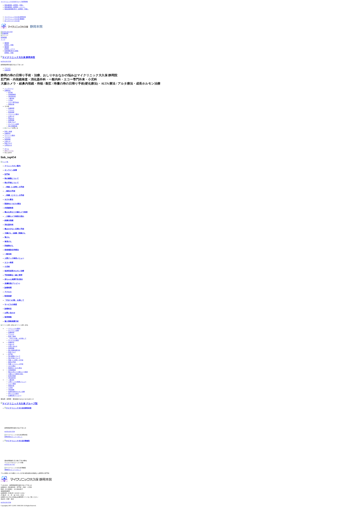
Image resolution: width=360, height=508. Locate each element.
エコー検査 (8, 262)
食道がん (8, 241)
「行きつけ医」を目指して (17, 338)
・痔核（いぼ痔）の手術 (14, 187)
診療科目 (7, 90)
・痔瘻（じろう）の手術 (14, 195)
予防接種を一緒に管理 (13, 275)
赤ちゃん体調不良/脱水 (13, 279)
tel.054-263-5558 (6, 61)
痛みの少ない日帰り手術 (14, 229)
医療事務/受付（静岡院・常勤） (16, 9)
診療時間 (7, 70)
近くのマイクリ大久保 (12, 21)
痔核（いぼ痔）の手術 (15, 360)
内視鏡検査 (12, 94)
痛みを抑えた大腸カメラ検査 (16, 212)
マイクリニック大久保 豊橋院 (14, 19)
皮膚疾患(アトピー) (12, 283)
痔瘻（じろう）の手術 (15, 364)
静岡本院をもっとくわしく (13, 437)
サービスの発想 (10, 304)
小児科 (10, 100)
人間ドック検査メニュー (14, 258)
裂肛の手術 (12, 362)
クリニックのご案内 (12, 166)
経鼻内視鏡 (8, 220)
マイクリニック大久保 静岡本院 (15, 17)
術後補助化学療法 (11, 250)
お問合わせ (8, 145)
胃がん (7, 237)
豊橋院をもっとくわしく (12, 470)
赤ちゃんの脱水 (13, 393)
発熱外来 (11, 104)
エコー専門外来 (13, 102)
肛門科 (10, 92)
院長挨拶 (11, 112)
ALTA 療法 (8, 199)
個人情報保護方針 (11, 321)
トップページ (9, 88)
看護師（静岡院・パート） (15, 7)
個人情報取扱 (12, 126)
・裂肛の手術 (9, 191)
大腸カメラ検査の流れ (15, 374)
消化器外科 (12, 96)
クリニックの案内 (14, 328)
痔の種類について (11, 178)
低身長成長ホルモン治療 (14, 271)
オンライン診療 (13, 124)
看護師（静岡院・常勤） (14, 5)
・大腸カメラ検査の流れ (14, 216)
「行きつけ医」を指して (14, 300)
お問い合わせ (9, 313)
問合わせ (11, 118)
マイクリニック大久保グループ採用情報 (14, 1)
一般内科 (11, 98)
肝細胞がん (8, 246)
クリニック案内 (13, 114)
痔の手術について (11, 183)
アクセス (7, 68)
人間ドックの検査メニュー (17, 382)
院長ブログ (12, 122)
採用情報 (11, 120)
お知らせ (11, 116)
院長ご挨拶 (8, 131)
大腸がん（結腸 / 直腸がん (15, 233)
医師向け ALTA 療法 (12, 204)
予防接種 (11, 389)
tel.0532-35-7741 (9, 464)
